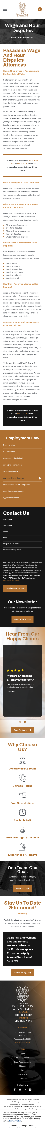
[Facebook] (15, 1089)
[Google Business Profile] (30, 1089)
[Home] (22, 9)
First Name (7, 519)
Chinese (22, 1066)
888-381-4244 (23, 1021)
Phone (5, 531)
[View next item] (25, 722)
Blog (22, 1070)
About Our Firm (22, 1058)
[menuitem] (22, 445)
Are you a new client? (11, 544)
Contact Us (22, 1078)
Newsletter (22, 1074)
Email (5, 538)
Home (22, 1054)
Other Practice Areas (23, 1062)
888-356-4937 (23, 1015)
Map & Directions (22, 1042)
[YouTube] (20, 1089)
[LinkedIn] (25, 1089)
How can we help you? (12, 550)
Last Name (7, 525)
